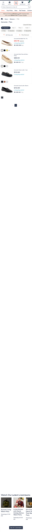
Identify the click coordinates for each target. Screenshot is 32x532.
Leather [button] (20, 30)
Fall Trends (22, 10)
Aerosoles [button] (11, 30)
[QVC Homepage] (2, 19)
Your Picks (9, 10)
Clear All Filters (27, 24)
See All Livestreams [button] (16, 527)
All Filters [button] (9, 35)
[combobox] (14, 7)
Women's (12, 19)
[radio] (2, 50)
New (16, 10)
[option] (16, 14)
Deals (3, 10)
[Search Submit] (29, 7)
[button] (3, 3)
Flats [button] (4, 30)
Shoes (6, 19)
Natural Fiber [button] (29, 30)
